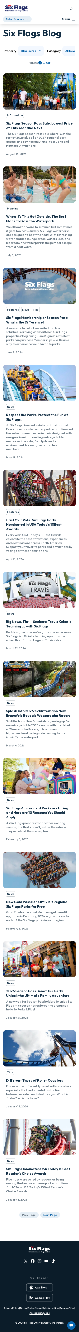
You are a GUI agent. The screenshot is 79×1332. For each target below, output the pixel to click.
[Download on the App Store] (39, 1287)
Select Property (15, 19)
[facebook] (32, 1261)
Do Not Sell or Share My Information (39, 1308)
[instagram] (39, 1261)
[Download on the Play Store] (39, 1297)
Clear (46, 63)
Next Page (50, 1215)
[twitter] (25, 1261)
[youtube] (46, 1261)
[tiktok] (53, 1261)
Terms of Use (67, 1308)
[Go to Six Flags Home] (16, 8)
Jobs (47, 1312)
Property (10, 51)
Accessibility (36, 1312)
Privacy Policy (11, 1308)
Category (54, 51)
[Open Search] (71, 9)
